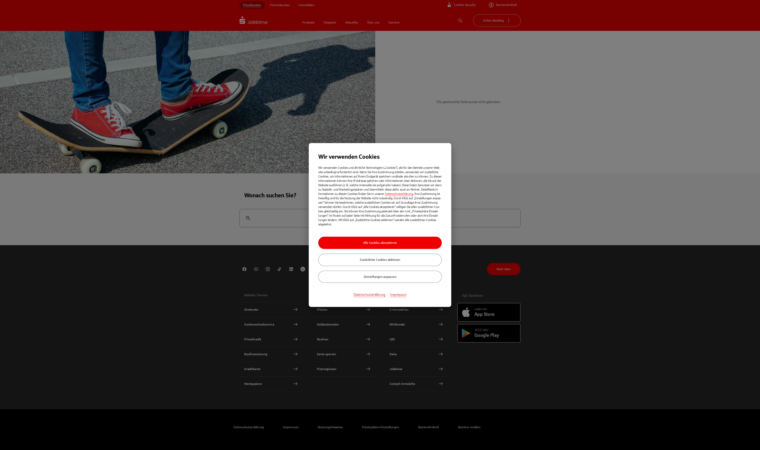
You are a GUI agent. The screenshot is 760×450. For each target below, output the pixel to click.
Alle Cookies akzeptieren (380, 242)
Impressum (398, 295)
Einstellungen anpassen (380, 276)
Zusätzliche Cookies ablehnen (380, 259)
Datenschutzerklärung (399, 194)
